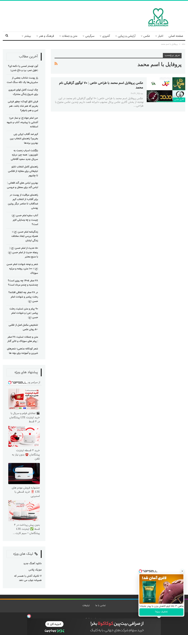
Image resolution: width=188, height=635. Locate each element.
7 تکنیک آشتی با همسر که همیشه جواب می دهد (28, 578)
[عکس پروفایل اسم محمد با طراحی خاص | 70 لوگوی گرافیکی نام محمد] (166, 89)
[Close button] (182, 571)
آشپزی (106, 36)
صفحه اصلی (176, 36)
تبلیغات (86, 605)
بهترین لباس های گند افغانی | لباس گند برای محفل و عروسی (22, 185)
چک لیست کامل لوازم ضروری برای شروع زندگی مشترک (23, 92)
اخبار (160, 36)
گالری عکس (179, 99)
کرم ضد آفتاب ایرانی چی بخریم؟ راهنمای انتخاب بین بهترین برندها (24, 138)
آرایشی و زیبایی (126, 36)
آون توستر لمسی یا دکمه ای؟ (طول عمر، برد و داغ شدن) (23, 68)
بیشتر (27, 36)
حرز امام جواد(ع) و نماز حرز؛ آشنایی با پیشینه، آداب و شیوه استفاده (22, 122)
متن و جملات (69, 36)
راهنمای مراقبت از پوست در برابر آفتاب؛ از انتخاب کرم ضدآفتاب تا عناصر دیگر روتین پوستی (23, 201)
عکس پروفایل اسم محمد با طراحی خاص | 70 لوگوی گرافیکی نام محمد (101, 85)
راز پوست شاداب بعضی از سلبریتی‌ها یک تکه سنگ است (22, 80)
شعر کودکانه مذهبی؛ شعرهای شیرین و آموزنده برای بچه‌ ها (22, 351)
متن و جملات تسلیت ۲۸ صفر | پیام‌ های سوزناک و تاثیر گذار (22, 339)
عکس (146, 36)
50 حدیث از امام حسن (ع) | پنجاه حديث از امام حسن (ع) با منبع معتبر (23, 252)
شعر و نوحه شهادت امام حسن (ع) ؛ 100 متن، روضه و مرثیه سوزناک (22, 268)
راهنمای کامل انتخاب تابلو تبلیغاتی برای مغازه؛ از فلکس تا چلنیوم (23, 171)
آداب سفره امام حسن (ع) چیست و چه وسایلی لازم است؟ (25, 220)
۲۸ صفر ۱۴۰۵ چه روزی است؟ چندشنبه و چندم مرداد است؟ (23, 283)
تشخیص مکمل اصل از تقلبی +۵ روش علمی (23, 327)
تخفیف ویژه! (161, 612)
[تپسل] (29, 616)
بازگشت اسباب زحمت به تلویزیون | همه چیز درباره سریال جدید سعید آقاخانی (24, 155)
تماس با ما (100, 605)
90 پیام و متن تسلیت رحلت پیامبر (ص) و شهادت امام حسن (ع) (24, 313)
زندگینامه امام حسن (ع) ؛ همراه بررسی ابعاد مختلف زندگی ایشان (24, 236)
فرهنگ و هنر (46, 36)
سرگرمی (89, 36)
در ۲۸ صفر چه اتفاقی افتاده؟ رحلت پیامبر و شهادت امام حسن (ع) (23, 297)
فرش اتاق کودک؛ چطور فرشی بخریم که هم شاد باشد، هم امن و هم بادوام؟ (23, 106)
